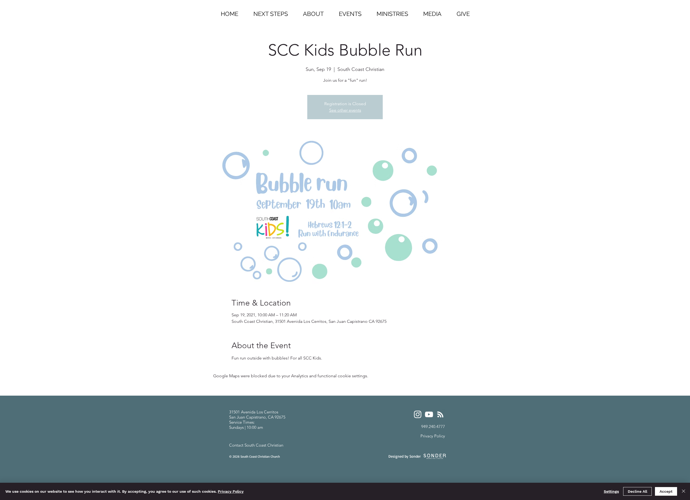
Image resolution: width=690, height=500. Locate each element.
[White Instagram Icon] (418, 414)
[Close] (683, 491)
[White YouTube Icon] (429, 414)
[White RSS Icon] (440, 414)
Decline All (637, 491)
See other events (345, 110)
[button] (392, 11)
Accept (666, 491)
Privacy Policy (231, 491)
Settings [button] (611, 491)
